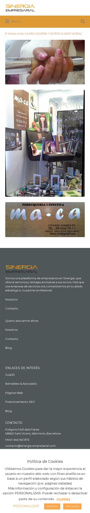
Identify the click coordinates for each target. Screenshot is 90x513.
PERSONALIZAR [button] (26, 506)
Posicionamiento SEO (20, 401)
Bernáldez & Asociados (21, 383)
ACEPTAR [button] (52, 506)
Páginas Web (14, 392)
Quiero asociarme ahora (21, 320)
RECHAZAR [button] (72, 506)
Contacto (11, 308)
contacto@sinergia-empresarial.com (30, 445)
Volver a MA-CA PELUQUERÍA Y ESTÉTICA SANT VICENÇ (45, 33)
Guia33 (10, 374)
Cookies (63, 499)
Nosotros (11, 299)
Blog (8, 347)
